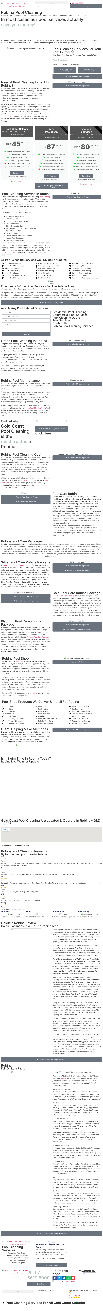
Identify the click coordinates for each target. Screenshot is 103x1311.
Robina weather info (66, 33)
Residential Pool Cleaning (70, 312)
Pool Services (62, 320)
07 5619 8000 (26, 480)
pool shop (19, 661)
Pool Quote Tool (7, 116)
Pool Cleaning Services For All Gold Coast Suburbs (45, 1303)
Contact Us (60, 323)
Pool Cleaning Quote (66, 317)
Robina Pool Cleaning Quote (35, 408)
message (34, 693)
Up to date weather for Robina (51, 816)
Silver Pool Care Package (14, 565)
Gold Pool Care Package (65, 596)
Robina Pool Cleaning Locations (16, 845)
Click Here (43, 433)
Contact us (17, 173)
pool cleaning (45, 197)
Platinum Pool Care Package (38, 637)
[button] (51, 2)
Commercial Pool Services (70, 315)
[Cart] (38, 6)
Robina (63, 1078)
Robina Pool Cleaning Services (73, 326)
